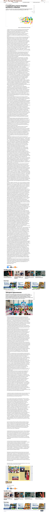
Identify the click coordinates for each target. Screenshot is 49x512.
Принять (42, 510)
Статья (5, 2)
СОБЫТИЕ (7, 4)
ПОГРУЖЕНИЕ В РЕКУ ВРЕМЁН (26, 2)
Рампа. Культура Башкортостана (13, 0)
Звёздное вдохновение (15, 2)
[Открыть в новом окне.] (8, 267)
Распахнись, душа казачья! (36, 2)
